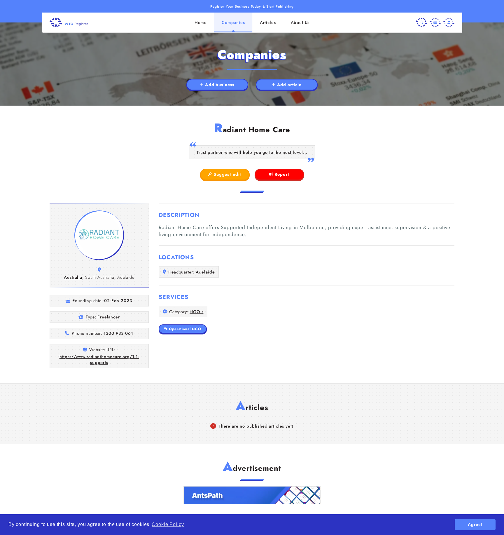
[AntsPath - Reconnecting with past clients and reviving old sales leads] (252, 495)
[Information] (435, 22)
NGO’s (196, 312)
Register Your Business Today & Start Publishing (252, 6)
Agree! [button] (475, 524)
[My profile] (448, 22)
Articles (268, 22)
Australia (73, 277)
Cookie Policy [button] (168, 524)
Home (201, 22)
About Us (300, 22)
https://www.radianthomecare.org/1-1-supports (99, 359)
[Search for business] (421, 22)
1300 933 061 (118, 333)
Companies (233, 22)
